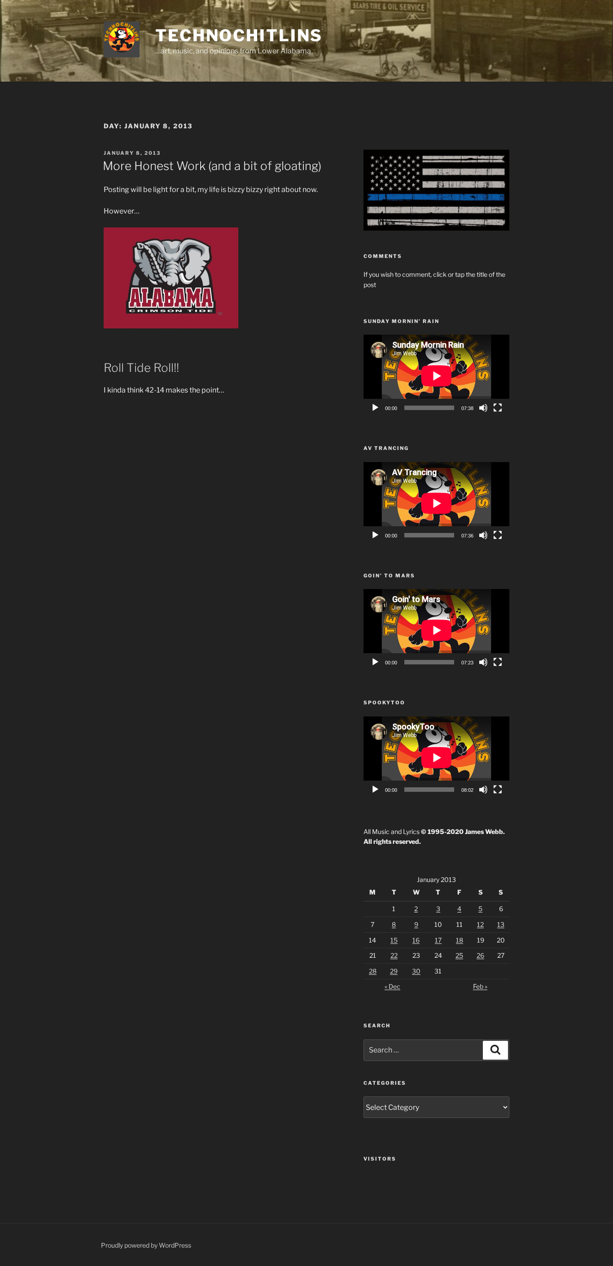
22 (394, 955)
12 (480, 924)
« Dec (392, 986)
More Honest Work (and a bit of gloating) (212, 166)
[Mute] (483, 407)
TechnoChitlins (239, 35)
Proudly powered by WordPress (146, 1245)
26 (480, 955)
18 (459, 940)
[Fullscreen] (497, 407)
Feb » (480, 986)
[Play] (375, 407)
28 (373, 971)
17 (438, 940)
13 (500, 924)
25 (459, 955)
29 (394, 971)
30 (416, 971)
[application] (436, 376)
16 (416, 940)
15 (394, 940)
